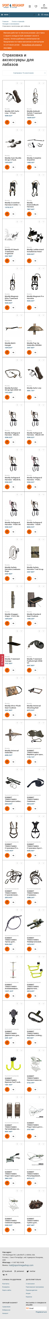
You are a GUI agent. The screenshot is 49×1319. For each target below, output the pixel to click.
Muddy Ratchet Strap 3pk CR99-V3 (13, 389)
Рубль (46, 15)
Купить (7, 122)
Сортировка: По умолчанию (23, 73)
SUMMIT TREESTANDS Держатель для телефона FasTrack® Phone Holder (12, 1033)
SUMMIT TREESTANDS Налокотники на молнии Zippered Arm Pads (34, 1078)
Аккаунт (5, 1313)
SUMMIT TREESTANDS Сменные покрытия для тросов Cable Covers (33, 799)
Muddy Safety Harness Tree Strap (35, 568)
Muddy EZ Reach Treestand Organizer (12, 251)
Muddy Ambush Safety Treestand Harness (34, 113)
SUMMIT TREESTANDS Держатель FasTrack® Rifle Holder (34, 987)
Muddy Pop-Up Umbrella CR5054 (34, 344)
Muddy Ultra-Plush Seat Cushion (13, 707)
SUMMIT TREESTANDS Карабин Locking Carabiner (34, 1033)
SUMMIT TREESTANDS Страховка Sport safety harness (34, 846)
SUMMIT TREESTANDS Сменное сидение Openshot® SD (12, 1221)
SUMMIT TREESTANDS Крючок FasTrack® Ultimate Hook (13, 1080)
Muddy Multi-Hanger (10, 344)
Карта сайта (6, 1290)
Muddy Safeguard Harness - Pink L (34, 479)
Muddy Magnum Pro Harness (35, 297)
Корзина (44, 8)
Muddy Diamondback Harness (32, 205)
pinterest (20, 1271)
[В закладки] (21, 83)
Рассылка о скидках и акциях (36, 1304)
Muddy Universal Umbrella (12, 752)
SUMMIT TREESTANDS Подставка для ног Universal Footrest (13, 1174)
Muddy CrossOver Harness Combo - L (13, 204)
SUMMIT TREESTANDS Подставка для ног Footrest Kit (35, 1125)
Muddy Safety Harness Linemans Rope (12, 569)
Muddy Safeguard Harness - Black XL (13, 479)
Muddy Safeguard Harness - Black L (12, 434)
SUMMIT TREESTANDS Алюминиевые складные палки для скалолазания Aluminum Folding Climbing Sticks (13, 987)
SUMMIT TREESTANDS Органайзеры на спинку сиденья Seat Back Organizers (12, 1127)
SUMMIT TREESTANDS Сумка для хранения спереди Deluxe (35, 1221)
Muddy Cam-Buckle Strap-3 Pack (13, 159)
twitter (32, 1271)
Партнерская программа (35, 1287)
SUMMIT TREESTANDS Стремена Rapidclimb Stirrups (35, 893)
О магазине (30, 1284)
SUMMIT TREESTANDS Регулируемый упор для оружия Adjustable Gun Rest (35, 1174)
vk (6, 1275)
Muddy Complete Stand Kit (34, 159)
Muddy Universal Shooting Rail (34, 707)
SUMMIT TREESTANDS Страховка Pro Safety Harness (11, 846)
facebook (8, 1271)
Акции (28, 1293)
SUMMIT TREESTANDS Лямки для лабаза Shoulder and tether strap (13, 799)
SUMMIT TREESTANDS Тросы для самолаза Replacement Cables (13, 940)
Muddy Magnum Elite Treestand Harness (11, 298)
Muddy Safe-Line (34, 388)
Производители (31, 1290)
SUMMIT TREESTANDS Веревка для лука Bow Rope (35, 753)
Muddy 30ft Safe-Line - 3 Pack (12, 112)
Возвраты (6, 1287)
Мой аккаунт (39, 14)
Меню (6, 14)
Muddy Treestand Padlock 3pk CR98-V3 (35, 661)
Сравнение (6, 1307)
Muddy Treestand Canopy (12, 660)
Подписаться (41, 1312)
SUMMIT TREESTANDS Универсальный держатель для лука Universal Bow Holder (35, 940)
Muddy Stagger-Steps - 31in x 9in (12, 615)
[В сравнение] (17, 83)
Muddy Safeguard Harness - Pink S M (13, 523)
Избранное (6, 1310)
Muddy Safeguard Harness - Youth (34, 523)
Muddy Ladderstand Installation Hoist (35, 250)
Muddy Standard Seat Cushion (34, 615)
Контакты (5, 1284)
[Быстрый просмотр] (13, 122)
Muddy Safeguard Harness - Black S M (35, 434)
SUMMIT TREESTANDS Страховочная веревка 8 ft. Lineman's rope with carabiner (13, 893)
